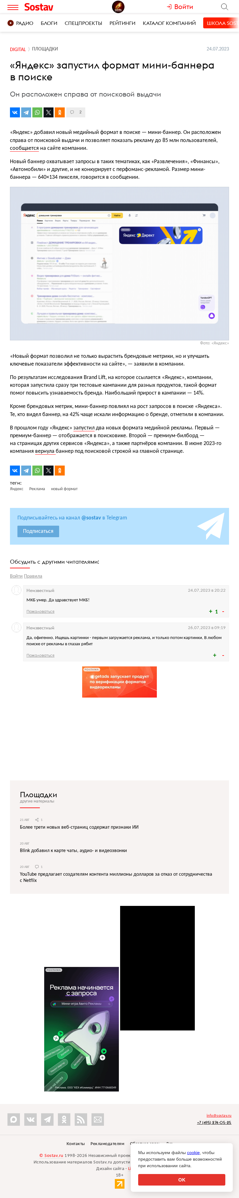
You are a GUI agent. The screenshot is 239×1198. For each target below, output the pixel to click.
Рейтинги (122, 23)
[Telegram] (26, 112)
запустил (84, 428)
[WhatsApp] (37, 112)
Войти (16, 576)
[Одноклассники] (60, 112)
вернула (45, 451)
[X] (49, 112)
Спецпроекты (83, 23)
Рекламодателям (107, 1144)
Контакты (76, 1144)
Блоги (49, 23)
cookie (193, 1152)
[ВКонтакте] (15, 112)
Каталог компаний (169, 23)
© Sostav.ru (51, 1155)
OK (181, 1179)
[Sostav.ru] (50, 7)
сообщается (24, 148)
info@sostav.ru (219, 1116)
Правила (33, 576)
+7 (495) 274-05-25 (214, 1122)
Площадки (38, 794)
